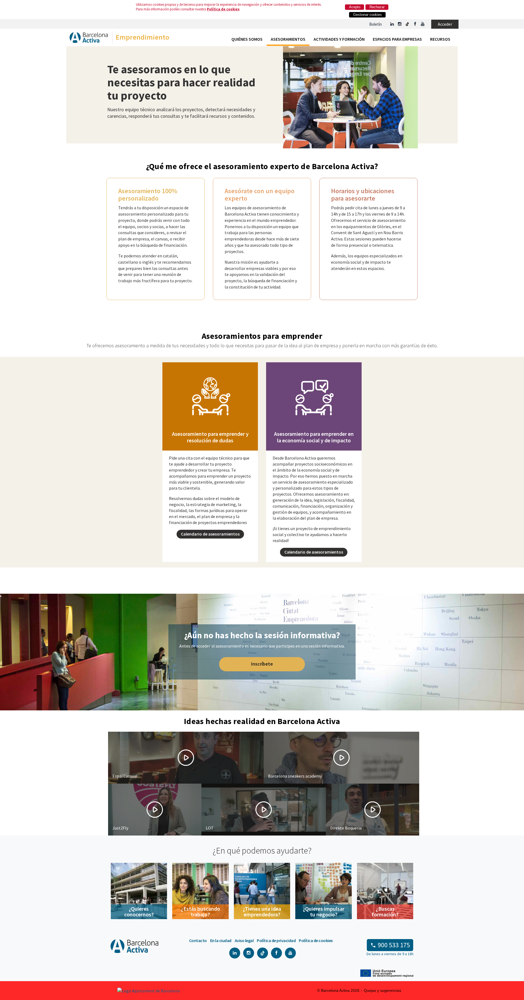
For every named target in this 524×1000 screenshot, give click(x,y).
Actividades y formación (339, 39)
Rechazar (377, 7)
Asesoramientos (288, 39)
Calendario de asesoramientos (210, 534)
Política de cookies (223, 9)
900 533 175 (394, 945)
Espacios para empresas (397, 39)
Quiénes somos (247, 39)
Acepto (354, 7)
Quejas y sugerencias (382, 990)
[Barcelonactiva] (89, 38)
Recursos (440, 39)
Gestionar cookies (367, 15)
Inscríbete (262, 664)
